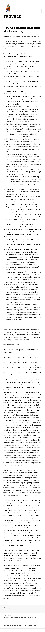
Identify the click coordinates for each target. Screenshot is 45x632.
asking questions (36, 608)
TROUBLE (12, 16)
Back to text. (24, 340)
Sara (17, 608)
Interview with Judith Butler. (27, 36)
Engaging (25, 608)
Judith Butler (7, 610)
